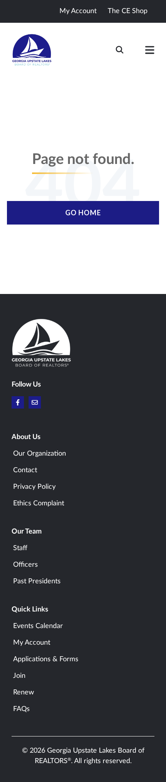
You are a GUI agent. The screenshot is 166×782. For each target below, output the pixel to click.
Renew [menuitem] (23, 692)
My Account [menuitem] (31, 642)
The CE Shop (127, 11)
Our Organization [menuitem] (39, 453)
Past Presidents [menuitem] (37, 581)
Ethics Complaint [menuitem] (38, 503)
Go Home (83, 212)
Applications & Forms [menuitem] (45, 659)
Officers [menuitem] (25, 564)
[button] (149, 52)
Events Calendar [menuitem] (38, 626)
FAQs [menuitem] (21, 709)
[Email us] (35, 402)
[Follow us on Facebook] (18, 402)
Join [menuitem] (19, 675)
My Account (78, 11)
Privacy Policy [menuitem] (34, 486)
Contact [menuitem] (25, 470)
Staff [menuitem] (20, 548)
